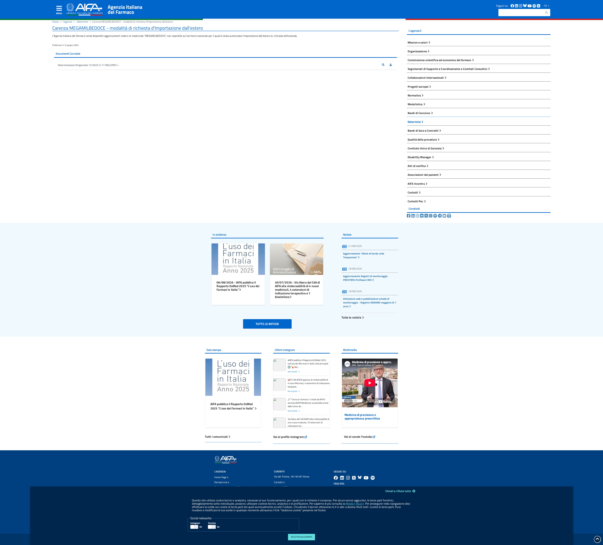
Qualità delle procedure (422, 139)
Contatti (413, 192)
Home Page (220, 477)
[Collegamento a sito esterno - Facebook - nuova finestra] (513, 5)
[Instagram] (417, 216)
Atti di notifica (417, 166)
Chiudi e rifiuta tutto (398, 491)
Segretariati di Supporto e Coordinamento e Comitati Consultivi (448, 69)
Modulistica (415, 104)
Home (55, 22)
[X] (426, 216)
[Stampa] (449, 216)
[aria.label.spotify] (373, 477)
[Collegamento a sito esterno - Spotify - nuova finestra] (534, 5)
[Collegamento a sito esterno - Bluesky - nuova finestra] (525, 5)
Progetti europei (418, 86)
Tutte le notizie (352, 317)
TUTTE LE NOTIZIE (267, 324)
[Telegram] (440, 216)
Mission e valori (418, 42)
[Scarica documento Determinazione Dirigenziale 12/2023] (393, 65)
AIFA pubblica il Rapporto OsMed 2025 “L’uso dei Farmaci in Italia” (232, 406)
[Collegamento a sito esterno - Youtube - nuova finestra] (529, 5)
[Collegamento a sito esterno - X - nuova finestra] (539, 5)
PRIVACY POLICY (354, 504)
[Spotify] (435, 216)
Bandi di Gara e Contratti (423, 130)
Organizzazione (417, 51)
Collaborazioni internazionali (426, 77)
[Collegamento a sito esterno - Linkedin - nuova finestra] (517, 5)
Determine (82, 22)
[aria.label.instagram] (348, 477)
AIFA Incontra (416, 183)
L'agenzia (67, 22)
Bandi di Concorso (419, 113)
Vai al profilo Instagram (290, 436)
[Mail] (444, 216)
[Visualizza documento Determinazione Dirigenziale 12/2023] (385, 65)
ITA (546, 6)
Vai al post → (294, 371)
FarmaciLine (221, 482)
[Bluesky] (422, 216)
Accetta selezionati (301, 537)
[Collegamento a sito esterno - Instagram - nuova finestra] (521, 5)
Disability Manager (420, 157)
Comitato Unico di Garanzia (425, 148)
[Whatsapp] (430, 216)
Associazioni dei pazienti (423, 174)
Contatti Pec (416, 201)
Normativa (414, 95)
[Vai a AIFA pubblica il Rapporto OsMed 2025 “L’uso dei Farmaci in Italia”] (233, 376)
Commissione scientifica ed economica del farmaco (440, 60)
